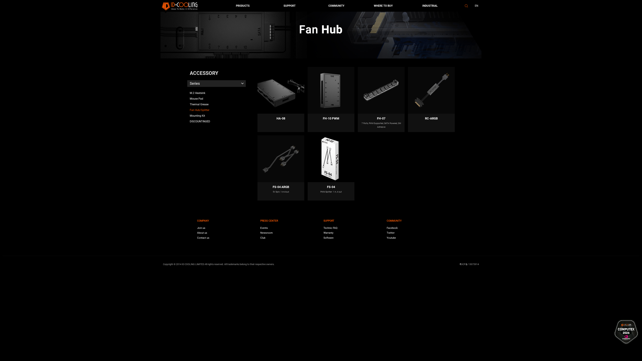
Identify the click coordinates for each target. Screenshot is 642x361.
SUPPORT (290, 5)
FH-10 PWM (331, 118)
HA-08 (281, 118)
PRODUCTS (243, 5)
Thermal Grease (199, 104)
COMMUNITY (336, 5)
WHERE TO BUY (383, 5)
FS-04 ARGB (281, 187)
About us (202, 232)
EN (476, 5)
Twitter (391, 232)
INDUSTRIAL (430, 5)
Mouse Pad (196, 98)
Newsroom (266, 232)
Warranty (328, 232)
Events (264, 227)
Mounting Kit (197, 115)
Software (329, 237)
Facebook (392, 227)
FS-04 (331, 187)
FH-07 (381, 118)
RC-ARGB (431, 118)
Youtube (391, 237)
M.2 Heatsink (197, 93)
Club (262, 237)
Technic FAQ (330, 227)
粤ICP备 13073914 (469, 264)
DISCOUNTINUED (200, 121)
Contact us (203, 237)
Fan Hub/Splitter (199, 110)
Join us (201, 227)
